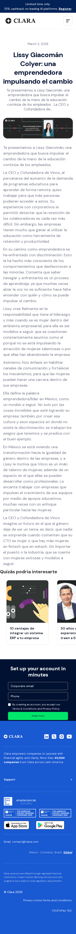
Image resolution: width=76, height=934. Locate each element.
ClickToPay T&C (62, 910)
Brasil (58, 852)
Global (67, 852)
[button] (68, 20)
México (33, 852)
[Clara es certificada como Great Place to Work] (8, 801)
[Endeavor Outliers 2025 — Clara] (26, 801)
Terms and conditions (57, 900)
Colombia (46, 852)
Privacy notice (32, 900)
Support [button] (9, 779)
